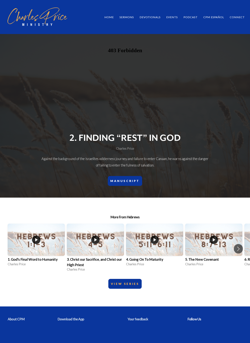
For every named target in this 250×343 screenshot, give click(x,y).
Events (172, 17)
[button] (238, 249)
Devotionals (150, 17)
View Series (125, 284)
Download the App (71, 319)
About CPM (16, 319)
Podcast (191, 17)
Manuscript (125, 181)
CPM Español (213, 17)
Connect (237, 17)
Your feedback (138, 319)
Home (109, 17)
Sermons (127, 17)
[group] (36, 246)
